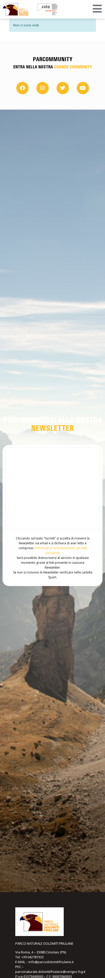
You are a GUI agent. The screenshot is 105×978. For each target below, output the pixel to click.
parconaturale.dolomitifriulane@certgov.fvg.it (50, 971)
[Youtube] (83, 88)
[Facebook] (22, 88)
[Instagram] (42, 88)
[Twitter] (63, 88)
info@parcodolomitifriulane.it (51, 962)
